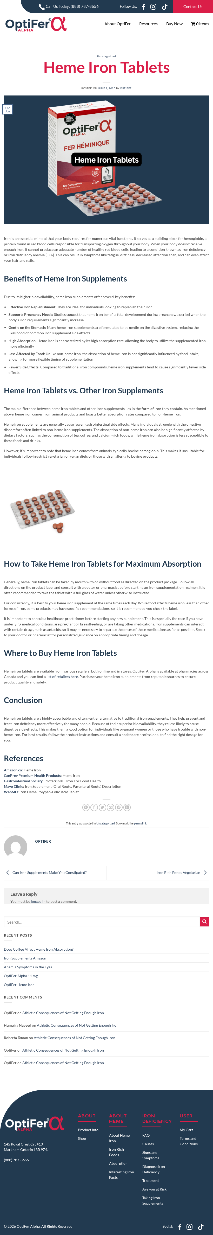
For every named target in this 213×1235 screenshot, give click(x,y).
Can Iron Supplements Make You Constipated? (49, 873)
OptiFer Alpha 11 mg (21, 976)
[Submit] (204, 921)
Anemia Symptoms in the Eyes (28, 967)
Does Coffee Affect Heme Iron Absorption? (39, 949)
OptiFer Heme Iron (19, 984)
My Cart (186, 1130)
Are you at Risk (154, 1189)
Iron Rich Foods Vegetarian (179, 873)
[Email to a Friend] (110, 807)
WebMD (11, 792)
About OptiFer (117, 23)
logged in (38, 901)
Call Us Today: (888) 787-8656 (72, 6)
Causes (148, 1144)
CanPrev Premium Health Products (32, 775)
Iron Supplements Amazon (25, 958)
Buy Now (174, 23)
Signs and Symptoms (150, 1155)
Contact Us (193, 6)
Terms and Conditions (189, 1141)
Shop (82, 1138)
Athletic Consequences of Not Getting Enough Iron (63, 1012)
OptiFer (125, 88)
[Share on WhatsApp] (86, 807)
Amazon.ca (13, 770)
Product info (88, 1130)
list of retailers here (62, 676)
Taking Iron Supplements (152, 1200)
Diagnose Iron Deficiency (153, 1169)
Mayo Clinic (13, 786)
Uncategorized (106, 56)
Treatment (150, 1180)
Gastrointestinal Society (23, 781)
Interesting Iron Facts (121, 1175)
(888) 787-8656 (16, 1159)
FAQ (146, 1135)
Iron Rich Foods (116, 1152)
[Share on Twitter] (102, 807)
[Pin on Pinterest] (119, 807)
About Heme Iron (119, 1138)
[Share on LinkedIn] (127, 807)
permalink (140, 823)
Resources (148, 23)
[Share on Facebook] (94, 807)
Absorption (118, 1163)
